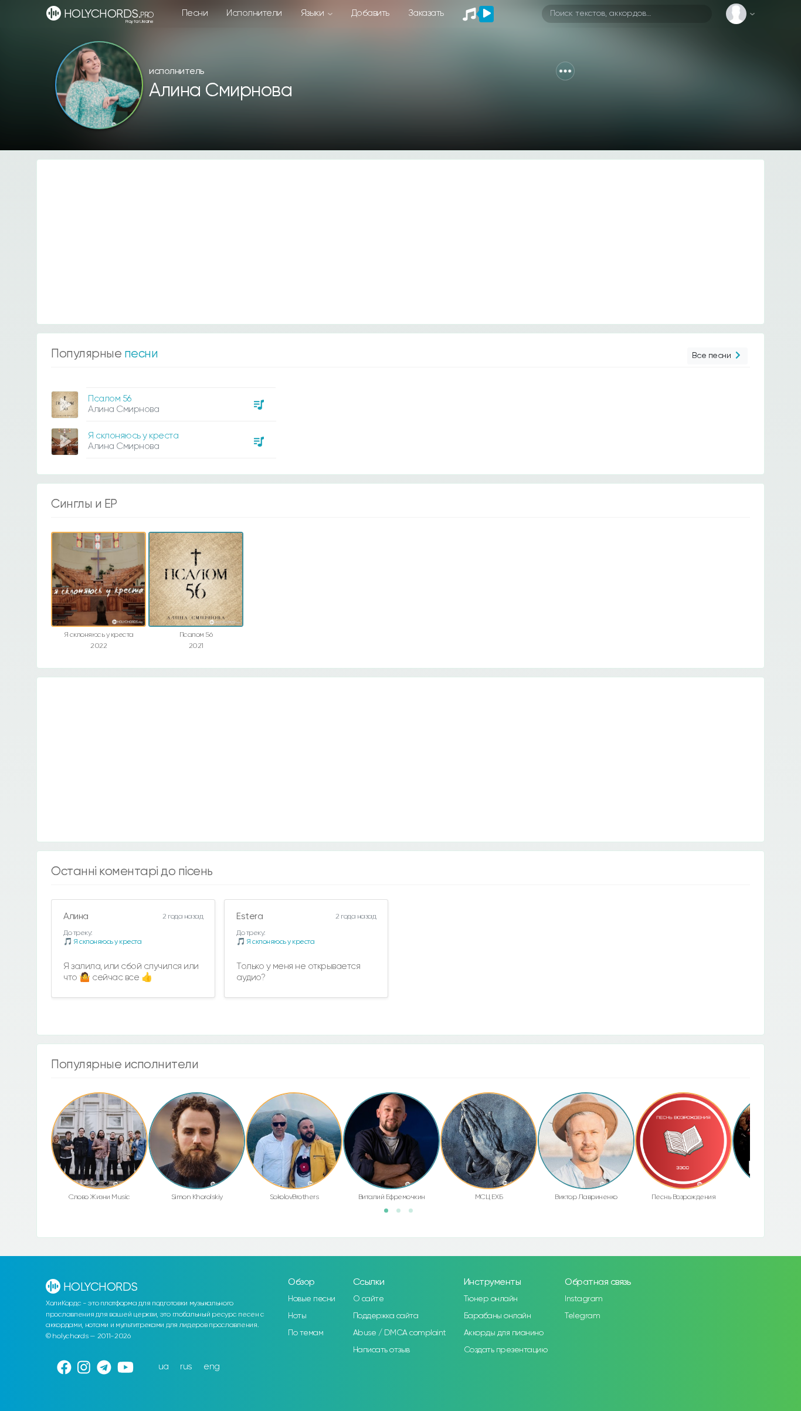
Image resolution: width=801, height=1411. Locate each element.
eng (211, 1366)
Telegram (582, 1316)
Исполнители (254, 13)
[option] (161, 418)
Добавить (370, 13)
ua (163, 1366)
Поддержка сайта (386, 1316)
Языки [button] (313, 13)
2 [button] (402, 1214)
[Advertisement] (389, 242)
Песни (195, 13)
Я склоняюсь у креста (133, 435)
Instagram (584, 1299)
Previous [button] (45, 1116)
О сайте (368, 1299)
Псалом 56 (109, 398)
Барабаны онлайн (497, 1316)
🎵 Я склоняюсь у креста (102, 942)
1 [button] (390, 1214)
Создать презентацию (506, 1350)
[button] (565, 71)
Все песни (711, 356)
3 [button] (414, 1214)
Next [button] (756, 1116)
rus (186, 1366)
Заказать (426, 13)
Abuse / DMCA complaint (399, 1333)
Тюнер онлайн (491, 1299)
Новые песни (311, 1299)
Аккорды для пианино (504, 1333)
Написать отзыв (381, 1350)
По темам (305, 1333)
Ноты (297, 1316)
